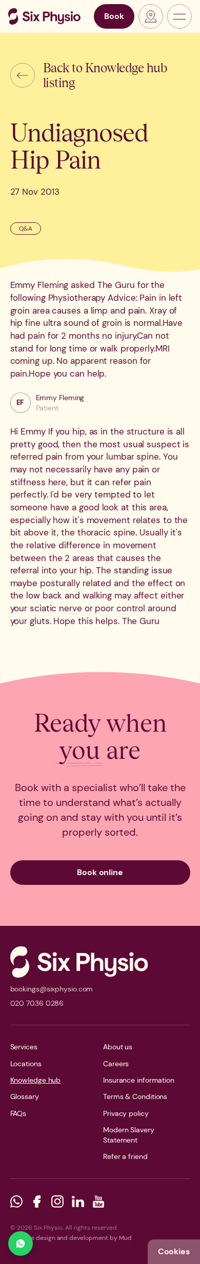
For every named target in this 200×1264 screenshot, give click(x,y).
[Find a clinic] (150, 16)
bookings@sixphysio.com (51, 988)
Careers (116, 1063)
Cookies (174, 1251)
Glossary (24, 1096)
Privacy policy (126, 1113)
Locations (26, 1063)
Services (23, 1046)
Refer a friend (125, 1156)
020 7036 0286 (37, 1003)
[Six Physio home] (44, 16)
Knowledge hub (35, 1080)
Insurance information (138, 1080)
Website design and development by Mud (71, 1238)
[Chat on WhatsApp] (20, 1243)
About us (117, 1046)
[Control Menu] (179, 16)
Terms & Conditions (135, 1096)
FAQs (18, 1113)
